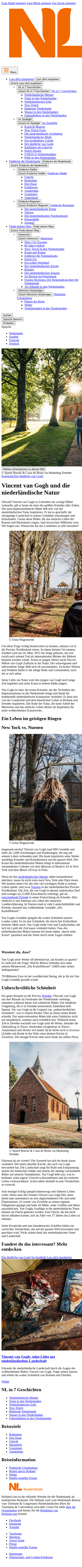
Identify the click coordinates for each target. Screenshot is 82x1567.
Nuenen (36, 887)
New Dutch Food (35, 130)
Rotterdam (30, 180)
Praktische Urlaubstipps (23, 1467)
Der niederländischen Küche (41, 266)
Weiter (5, 1381)
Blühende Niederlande (37, 108)
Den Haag (30, 184)
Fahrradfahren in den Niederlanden (45, 115)
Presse (13, 1543)
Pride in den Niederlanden (40, 157)
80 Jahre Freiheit (34, 245)
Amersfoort (31, 197)
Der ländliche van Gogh (38, 144)
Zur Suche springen (64, 3)
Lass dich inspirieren (21, 79)
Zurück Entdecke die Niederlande (29, 165)
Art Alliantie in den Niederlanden (44, 286)
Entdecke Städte (27, 169)
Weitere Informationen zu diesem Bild (23, 469)
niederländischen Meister (33, 876)
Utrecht (28, 177)
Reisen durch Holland (22, 1471)
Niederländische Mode (38, 137)
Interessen (24, 234)
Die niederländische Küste (40, 209)
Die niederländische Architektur (43, 133)
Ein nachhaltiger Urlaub (38, 140)
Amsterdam (31, 190)
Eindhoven (31, 187)
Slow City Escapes (35, 242)
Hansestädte (31, 219)
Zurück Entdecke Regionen (33, 205)
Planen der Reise (34, 301)
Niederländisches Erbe (37, 101)
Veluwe (29, 212)
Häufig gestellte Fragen (23, 1478)
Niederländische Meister (39, 94)
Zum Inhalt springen (14, 3)
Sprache (6, 326)
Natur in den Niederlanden (40, 98)
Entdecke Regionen (29, 201)
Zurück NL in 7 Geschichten (33, 91)
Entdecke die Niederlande (24, 161)
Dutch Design (32, 150)
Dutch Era (30, 259)
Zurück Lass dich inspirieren (26, 83)
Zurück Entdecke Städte (31, 173)
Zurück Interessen (28, 238)
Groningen (30, 194)
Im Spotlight (25, 119)
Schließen (8, 323)
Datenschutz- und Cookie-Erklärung (31, 1557)
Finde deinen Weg (20, 226)
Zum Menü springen (39, 3)
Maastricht (15, 1444)
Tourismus (15, 1533)
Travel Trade (16, 1540)
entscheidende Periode (15, 897)
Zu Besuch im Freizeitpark (40, 276)
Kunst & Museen (34, 126)
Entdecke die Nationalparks (41, 255)
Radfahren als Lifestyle (38, 147)
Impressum (15, 1553)
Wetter (28, 305)
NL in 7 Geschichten (29, 87)
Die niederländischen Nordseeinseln (46, 215)
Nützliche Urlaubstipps (30, 290)
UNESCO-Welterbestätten (40, 154)
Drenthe (47, 995)
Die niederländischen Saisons (42, 273)
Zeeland (29, 222)
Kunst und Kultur (35, 252)
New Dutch (31, 105)
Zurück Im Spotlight (29, 123)
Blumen (29, 269)
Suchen (7, 315)
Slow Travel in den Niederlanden (44, 249)
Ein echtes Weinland (36, 262)
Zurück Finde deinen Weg (25, 230)
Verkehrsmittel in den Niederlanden (45, 308)
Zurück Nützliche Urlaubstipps (34, 294)
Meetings (14, 1537)
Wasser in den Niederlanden (41, 112)
